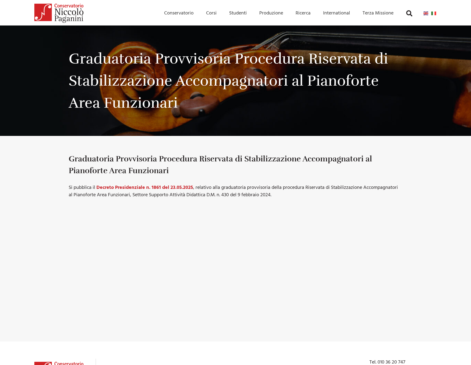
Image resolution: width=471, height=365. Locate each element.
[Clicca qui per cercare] (409, 13)
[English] (426, 13)
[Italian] (434, 13)
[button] (409, 13)
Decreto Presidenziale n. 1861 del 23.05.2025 (144, 188)
